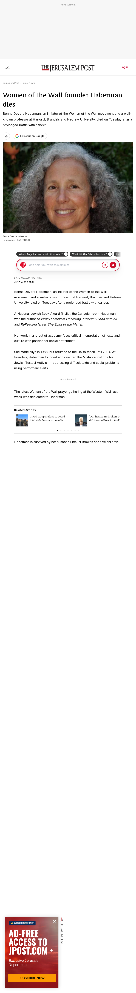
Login (124, 67)
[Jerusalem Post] (68, 68)
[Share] (6, 136)
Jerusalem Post (11, 83)
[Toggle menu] (7, 67)
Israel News (29, 83)
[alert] (31, 952)
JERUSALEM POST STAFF (30, 277)
